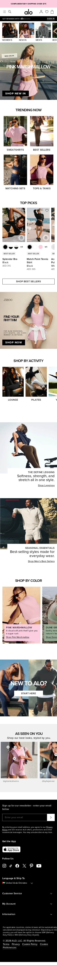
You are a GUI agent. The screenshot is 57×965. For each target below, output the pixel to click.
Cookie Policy (30, 944)
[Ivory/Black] (16, 247)
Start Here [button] (28, 693)
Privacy (16, 944)
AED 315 (6, 266)
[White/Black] (11, 247)
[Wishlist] (47, 11)
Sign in (51, 18)
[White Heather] (54, 247)
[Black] (5, 247)
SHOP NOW (13, 342)
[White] (35, 247)
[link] (24, 18)
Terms (6, 944)
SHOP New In (15, 93)
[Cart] (52, 12)
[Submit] (51, 817)
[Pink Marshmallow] (40, 247)
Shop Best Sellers (28, 281)
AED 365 (31, 269)
